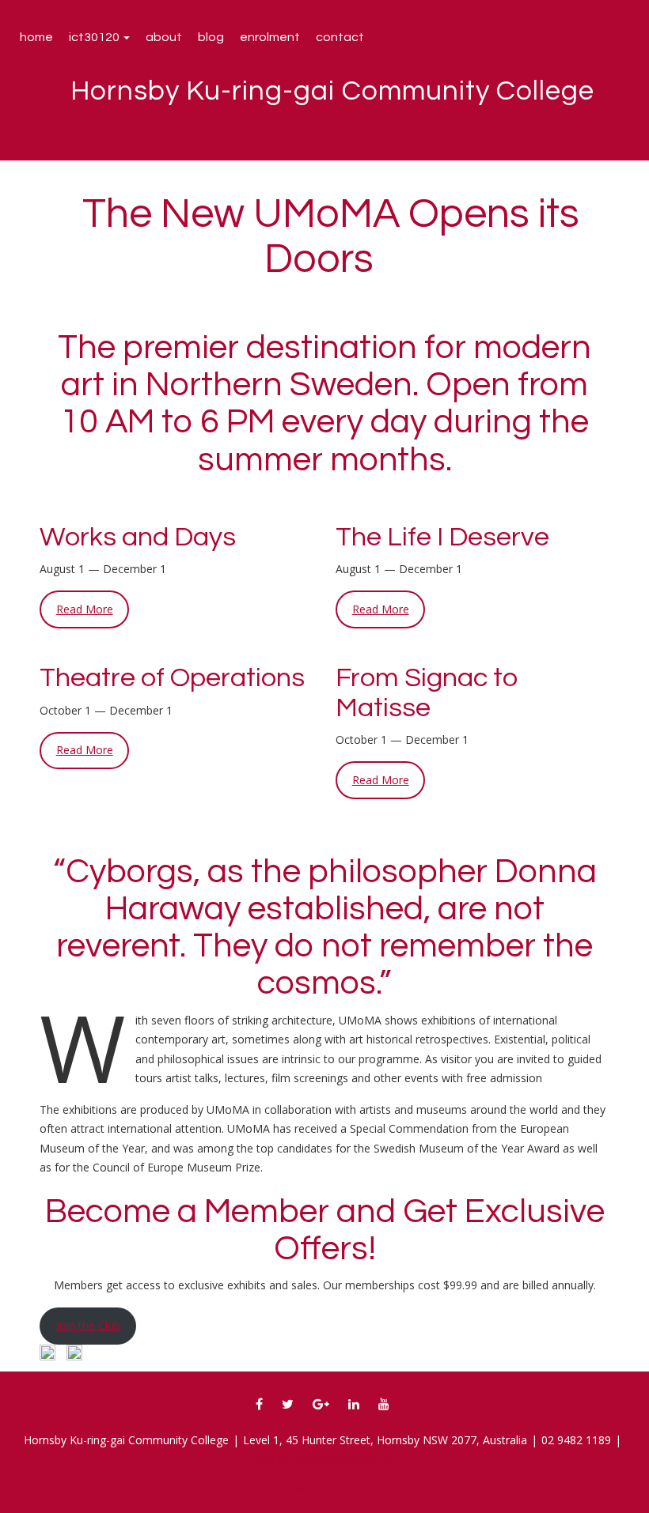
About (164, 37)
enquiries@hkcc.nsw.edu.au (325, 1458)
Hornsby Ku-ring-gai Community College (332, 91)
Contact (340, 37)
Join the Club (88, 1325)
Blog (211, 37)
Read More (84, 609)
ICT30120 (95, 37)
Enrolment (270, 37)
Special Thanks (328, 1486)
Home (36, 37)
